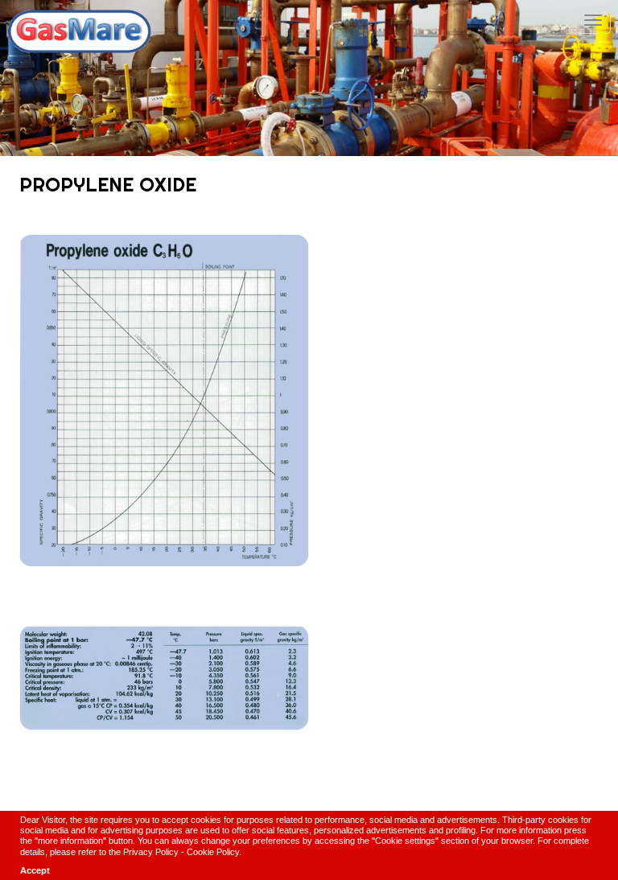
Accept (35, 870)
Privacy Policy (151, 852)
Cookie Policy (213, 852)
